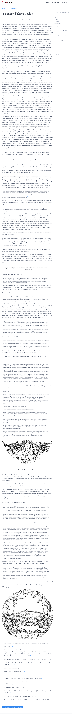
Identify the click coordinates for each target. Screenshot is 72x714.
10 (4, 289)
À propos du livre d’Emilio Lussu (61, 30)
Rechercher (65, 2)
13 (35, 522)
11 (29, 478)
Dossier (56, 19)
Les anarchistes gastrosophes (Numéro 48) (60, 53)
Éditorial (56, 17)
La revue (48, 2)
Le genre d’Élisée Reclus (61, 26)
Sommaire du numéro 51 (62, 12)
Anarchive (56, 21)
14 (44, 562)
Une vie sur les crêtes (16, 707)
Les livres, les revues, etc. (59, 33)
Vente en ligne (55, 2)
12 (4, 496)
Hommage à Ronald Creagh (60, 35)
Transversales (7, 707)
